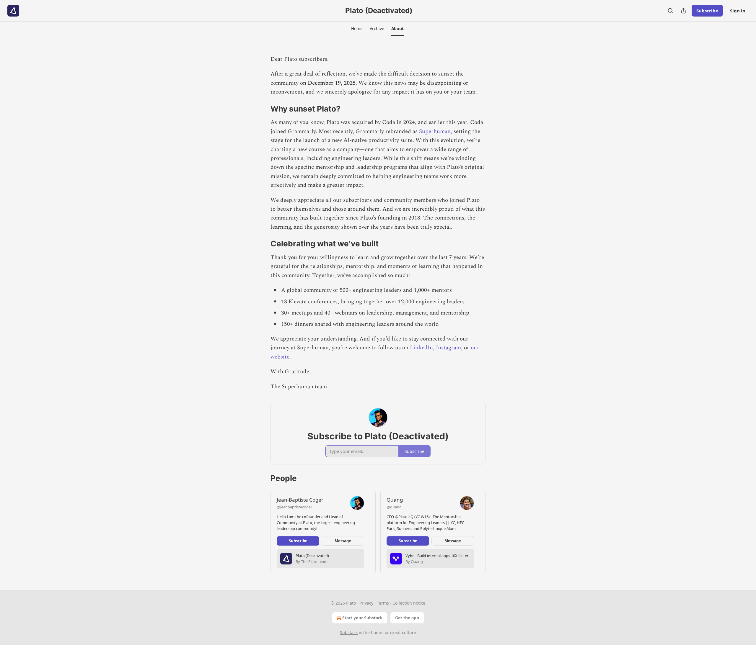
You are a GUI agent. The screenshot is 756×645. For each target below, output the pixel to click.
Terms (383, 603)
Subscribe (707, 11)
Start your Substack (362, 618)
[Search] (670, 11)
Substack (349, 632)
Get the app (407, 618)
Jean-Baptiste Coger (300, 499)
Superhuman (435, 131)
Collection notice (408, 603)
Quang (395, 499)
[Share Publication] (683, 11)
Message (343, 540)
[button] (357, 29)
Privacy (366, 603)
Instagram (448, 347)
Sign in (737, 11)
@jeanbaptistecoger (294, 507)
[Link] (262, 109)
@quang (394, 507)
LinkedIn (421, 347)
